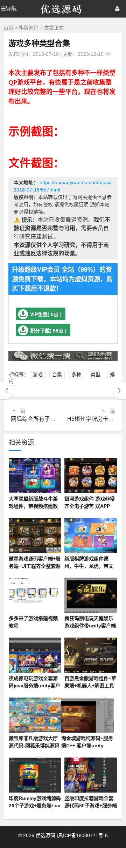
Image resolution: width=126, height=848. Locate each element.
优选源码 (45, 835)
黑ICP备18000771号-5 (83, 835)
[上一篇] (7, 390)
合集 (57, 374)
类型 (95, 374)
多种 (76, 374)
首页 (8, 28)
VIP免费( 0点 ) (46, 314)
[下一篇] (119, 390)
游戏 (38, 374)
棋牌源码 (28, 28)
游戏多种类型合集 (39, 42)
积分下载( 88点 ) (48, 330)
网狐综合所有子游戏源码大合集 (50, 419)
